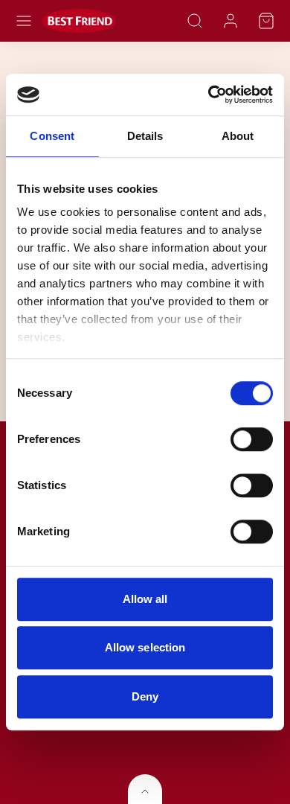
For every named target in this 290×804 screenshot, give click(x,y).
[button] (24, 21)
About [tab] (238, 136)
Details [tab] (145, 136)
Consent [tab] (52, 136)
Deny (145, 696)
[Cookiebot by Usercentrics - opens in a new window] (208, 94)
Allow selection (145, 647)
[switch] (252, 439)
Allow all (145, 599)
